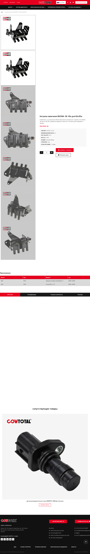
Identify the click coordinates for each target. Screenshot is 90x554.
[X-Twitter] (13, 539)
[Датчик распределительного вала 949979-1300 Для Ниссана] (45, 456)
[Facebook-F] (2, 539)
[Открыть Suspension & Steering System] (65, 7)
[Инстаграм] (5, 539)
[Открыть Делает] (13, 7)
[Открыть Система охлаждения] (81, 7)
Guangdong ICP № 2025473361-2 (81, 551)
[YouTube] (10, 539)
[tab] (10, 295)
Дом (2, 12)
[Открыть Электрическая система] (45, 7)
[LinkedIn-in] (7, 539)
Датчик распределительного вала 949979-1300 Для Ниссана (45, 501)
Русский (61, 2)
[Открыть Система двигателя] (27, 7)
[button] (68, 2)
